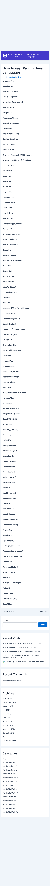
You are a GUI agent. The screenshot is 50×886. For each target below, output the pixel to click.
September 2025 (9, 702)
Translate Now (18, 55)
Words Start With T (10, 808)
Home (9, 54)
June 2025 (7, 714)
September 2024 (9, 741)
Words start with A (10, 766)
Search (5, 621)
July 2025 (6, 710)
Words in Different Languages (34, 55)
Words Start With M (10, 793)
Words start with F (10, 781)
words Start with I (10, 785)
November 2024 (9, 733)
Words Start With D (10, 778)
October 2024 (8, 737)
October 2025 (8, 699)
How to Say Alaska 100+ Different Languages (20, 647)
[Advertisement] (25, 25)
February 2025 (8, 725)
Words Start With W (10, 812)
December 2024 (9, 729)
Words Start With (9, 762)
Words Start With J (10, 789)
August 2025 (8, 706)
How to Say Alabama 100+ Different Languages (21, 651)
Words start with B (10, 770)
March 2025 (7, 722)
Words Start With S (10, 804)
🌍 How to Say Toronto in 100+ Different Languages (23, 662)
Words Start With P (10, 797)
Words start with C (10, 774)
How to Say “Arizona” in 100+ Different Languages (22, 643)
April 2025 (7, 718)
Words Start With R (10, 801)
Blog (4, 758)
